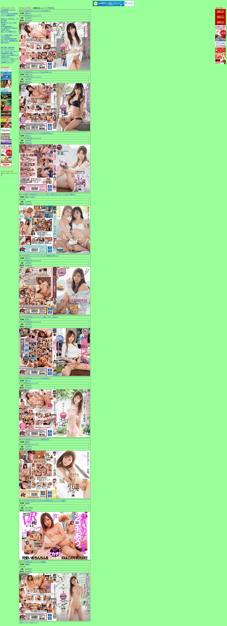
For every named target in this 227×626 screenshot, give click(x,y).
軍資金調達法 (5, 53)
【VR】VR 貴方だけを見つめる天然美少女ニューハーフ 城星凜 (45, 500)
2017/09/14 (28, 388)
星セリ (33, 197)
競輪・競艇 (7, 47)
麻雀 (12, 47)
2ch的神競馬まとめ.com (8, 10)
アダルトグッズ (6, 59)
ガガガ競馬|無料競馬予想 (9, 39)
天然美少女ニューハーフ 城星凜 (35, 562)
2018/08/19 (28, 204)
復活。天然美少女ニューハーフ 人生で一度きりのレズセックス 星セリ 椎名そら (50, 194)
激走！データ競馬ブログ (8, 31)
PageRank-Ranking (6, 26)
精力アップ (14, 59)
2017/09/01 (28, 449)
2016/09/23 (28, 571)
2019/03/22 (28, 81)
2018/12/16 (28, 143)
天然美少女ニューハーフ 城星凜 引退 (37, 439)
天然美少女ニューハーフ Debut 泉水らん (38, 378)
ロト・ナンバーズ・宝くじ (9, 51)
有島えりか (28, 74)
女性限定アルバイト (7, 62)
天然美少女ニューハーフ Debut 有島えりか (38, 72)
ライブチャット (6, 60)
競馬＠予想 (4, 11)
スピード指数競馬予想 (8, 15)
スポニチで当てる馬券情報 (9, 13)
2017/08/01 (28, 510)
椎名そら (28, 197)
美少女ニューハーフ (31, 383)
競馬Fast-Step (5, 42)
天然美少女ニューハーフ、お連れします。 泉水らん (41, 317)
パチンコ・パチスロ (7, 49)
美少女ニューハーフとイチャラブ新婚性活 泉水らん (41, 256)
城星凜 (27, 442)
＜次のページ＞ (34, 622)
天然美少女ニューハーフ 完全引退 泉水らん (39, 133)
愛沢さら (28, 13)
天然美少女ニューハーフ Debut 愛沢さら (38, 11)
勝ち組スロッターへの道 (8, 22)
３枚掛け (3, 24)
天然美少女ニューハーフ (33, 15)
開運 (11, 53)
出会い (13, 60)
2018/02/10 (28, 265)
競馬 (2, 47)
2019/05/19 (28, 20)
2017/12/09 (28, 326)
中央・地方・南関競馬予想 (9, 40)
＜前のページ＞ (24, 622)
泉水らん (28, 135)
